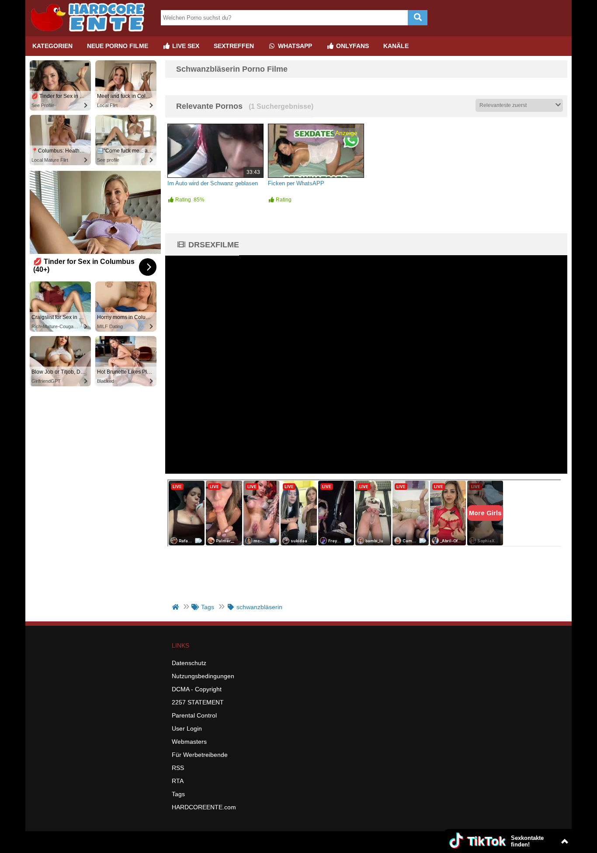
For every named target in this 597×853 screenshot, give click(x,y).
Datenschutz (189, 662)
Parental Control (194, 715)
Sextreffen (234, 45)
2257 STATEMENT (198, 702)
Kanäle (396, 45)
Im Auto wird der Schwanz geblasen (212, 183)
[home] (176, 607)
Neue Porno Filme (117, 45)
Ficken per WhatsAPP (296, 183)
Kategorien (52, 45)
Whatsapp (294, 45)
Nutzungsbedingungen (203, 676)
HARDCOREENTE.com (204, 807)
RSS (178, 767)
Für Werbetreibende (200, 754)
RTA (178, 780)
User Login (187, 728)
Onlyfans (351, 45)
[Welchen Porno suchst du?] (417, 17)
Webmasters (189, 741)
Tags (178, 794)
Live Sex (184, 45)
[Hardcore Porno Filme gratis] (90, 32)
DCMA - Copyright (197, 689)
